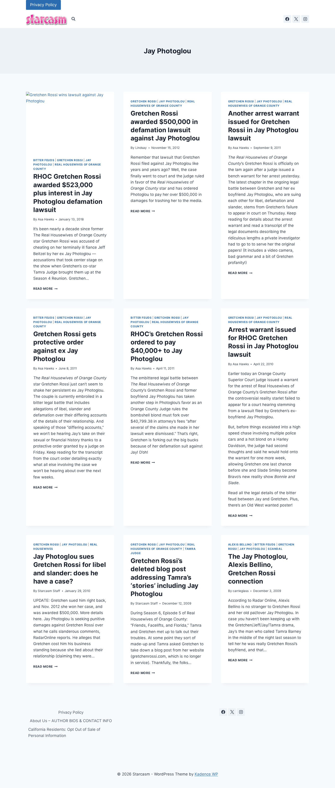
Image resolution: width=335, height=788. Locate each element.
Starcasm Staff (49, 591)
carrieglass (241, 591)
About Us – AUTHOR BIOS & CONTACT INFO (71, 720)
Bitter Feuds (43, 160)
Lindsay (141, 148)
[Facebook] (287, 19)
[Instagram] (305, 19)
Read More (45, 288)
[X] (296, 19)
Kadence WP (206, 774)
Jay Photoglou (172, 101)
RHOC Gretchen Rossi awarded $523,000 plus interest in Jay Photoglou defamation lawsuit (67, 193)
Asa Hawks (46, 219)
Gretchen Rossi (70, 160)
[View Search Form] (73, 19)
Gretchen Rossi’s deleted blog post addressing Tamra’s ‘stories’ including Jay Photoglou (164, 577)
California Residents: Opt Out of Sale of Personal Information (64, 732)
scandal (275, 548)
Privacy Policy (43, 4)
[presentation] (70, 121)
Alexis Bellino (240, 544)
